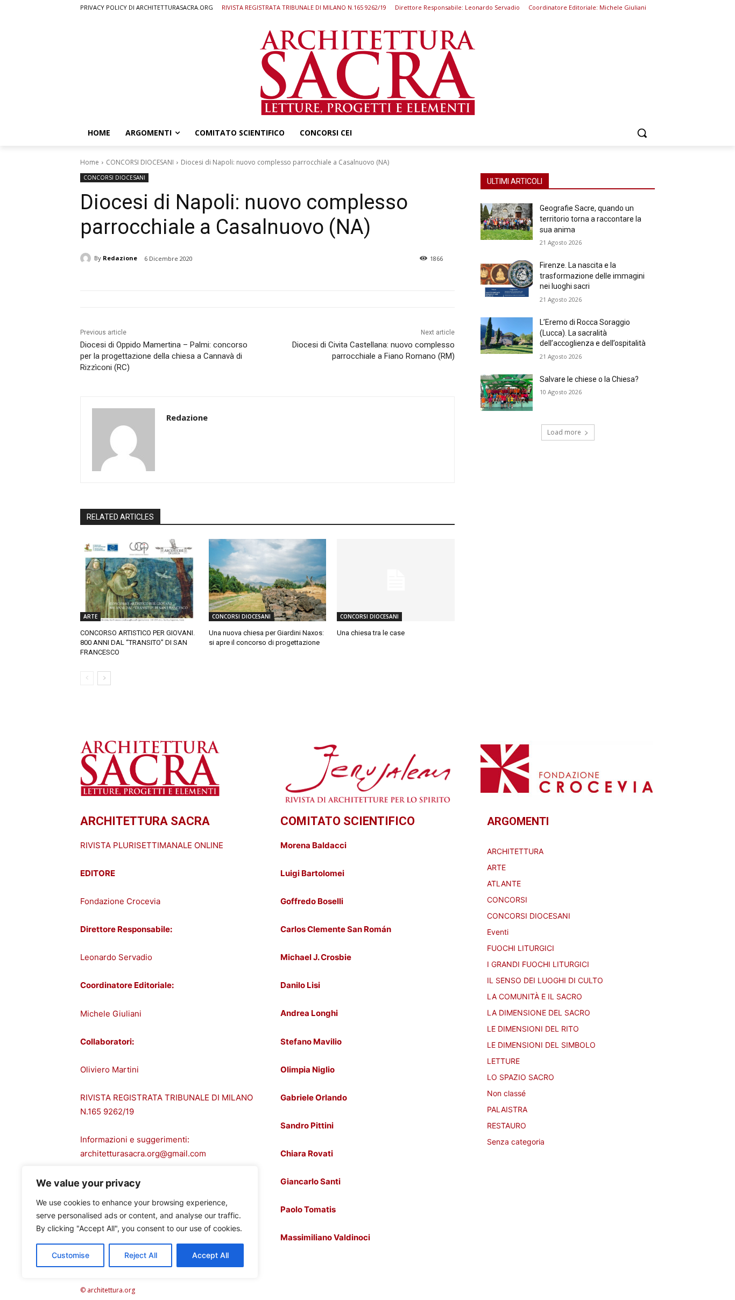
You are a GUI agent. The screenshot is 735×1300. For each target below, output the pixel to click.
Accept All (210, 1255)
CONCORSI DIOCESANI (140, 162)
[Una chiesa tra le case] (396, 580)
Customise (70, 1255)
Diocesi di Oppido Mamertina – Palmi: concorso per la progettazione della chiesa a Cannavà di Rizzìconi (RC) (164, 356)
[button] (642, 133)
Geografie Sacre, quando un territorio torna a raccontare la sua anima (590, 218)
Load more (564, 432)
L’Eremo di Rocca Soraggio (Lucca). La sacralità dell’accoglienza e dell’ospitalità (593, 332)
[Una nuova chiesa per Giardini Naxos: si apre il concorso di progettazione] (268, 580)
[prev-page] (87, 678)
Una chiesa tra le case (371, 633)
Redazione (120, 258)
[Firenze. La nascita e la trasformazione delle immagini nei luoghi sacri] (506, 278)
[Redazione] (87, 258)
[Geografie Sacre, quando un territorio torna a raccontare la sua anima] (506, 221)
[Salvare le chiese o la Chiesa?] (506, 392)
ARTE (90, 616)
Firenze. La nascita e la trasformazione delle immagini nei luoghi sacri (592, 275)
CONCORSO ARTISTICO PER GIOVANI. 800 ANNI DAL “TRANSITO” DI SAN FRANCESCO (137, 642)
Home (89, 162)
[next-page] (104, 678)
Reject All (140, 1255)
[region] (140, 1222)
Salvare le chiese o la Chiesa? (589, 379)
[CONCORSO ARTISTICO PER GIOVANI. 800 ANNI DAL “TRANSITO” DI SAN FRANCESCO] (139, 580)
